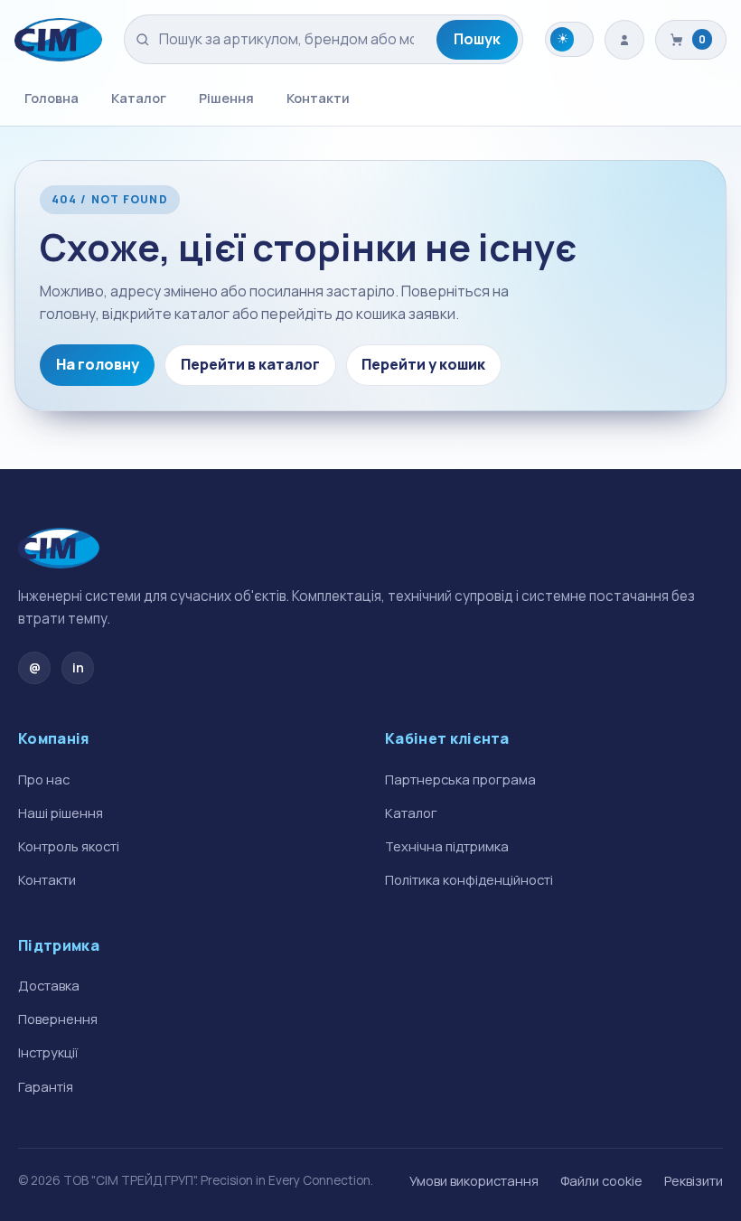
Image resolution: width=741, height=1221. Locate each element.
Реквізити (693, 1180)
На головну (97, 364)
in (78, 667)
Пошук (477, 39)
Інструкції (48, 1052)
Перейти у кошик (423, 364)
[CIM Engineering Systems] (58, 39)
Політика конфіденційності (469, 879)
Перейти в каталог (250, 364)
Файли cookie (601, 1180)
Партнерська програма (460, 779)
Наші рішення (60, 812)
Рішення (226, 98)
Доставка (49, 985)
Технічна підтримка (447, 846)
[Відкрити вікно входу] (624, 40)
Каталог (138, 98)
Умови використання (474, 1180)
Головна (51, 98)
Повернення (58, 1019)
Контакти (318, 98)
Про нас (44, 779)
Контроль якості (68, 846)
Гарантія (45, 1086)
